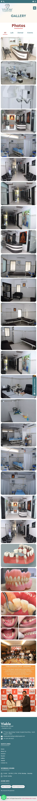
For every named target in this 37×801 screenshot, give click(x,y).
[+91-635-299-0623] (4, 1)
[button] (34, 8)
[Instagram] (35, 1)
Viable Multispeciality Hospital (29, 798)
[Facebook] (33, 1)
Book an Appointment (34, 386)
